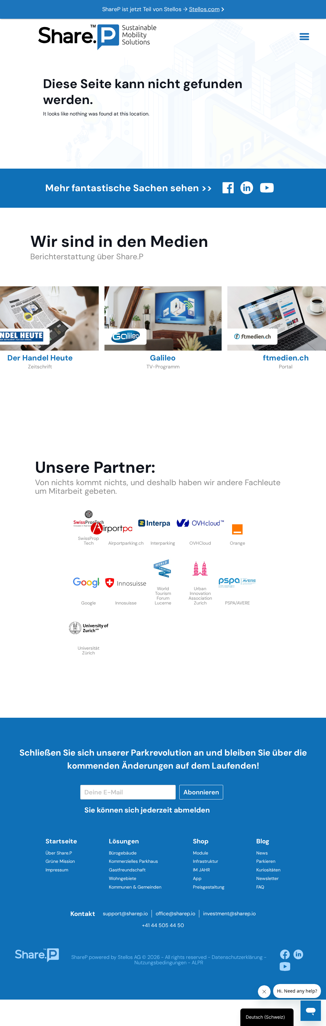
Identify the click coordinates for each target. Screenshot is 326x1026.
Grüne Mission (60, 861)
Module (200, 853)
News (262, 853)
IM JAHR (201, 870)
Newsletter (267, 878)
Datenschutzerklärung (237, 957)
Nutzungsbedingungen (160, 962)
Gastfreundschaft (127, 870)
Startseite (61, 841)
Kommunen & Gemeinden (135, 887)
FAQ (260, 887)
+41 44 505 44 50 (163, 925)
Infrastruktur (205, 861)
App (197, 878)
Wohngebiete (122, 878)
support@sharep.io (125, 913)
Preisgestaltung (208, 887)
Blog (262, 841)
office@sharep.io (175, 913)
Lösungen (124, 841)
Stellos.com (204, 9)
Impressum (57, 870)
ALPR (197, 962)
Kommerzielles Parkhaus (133, 861)
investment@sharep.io (229, 913)
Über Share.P (59, 853)
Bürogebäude (123, 853)
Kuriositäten (268, 870)
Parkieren (265, 861)
